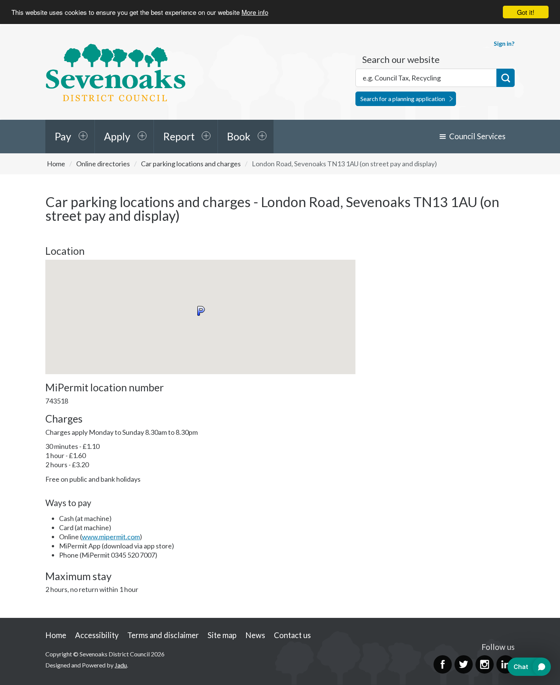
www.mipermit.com (111, 536)
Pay (62, 136)
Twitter (463, 664)
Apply (117, 136)
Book (238, 136)
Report (179, 136)
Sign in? (504, 43)
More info (255, 12)
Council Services (477, 136)
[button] (200, 311)
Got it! (525, 12)
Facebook (443, 664)
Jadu (121, 665)
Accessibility (96, 635)
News (255, 635)
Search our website (401, 59)
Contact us (292, 635)
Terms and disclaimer (163, 635)
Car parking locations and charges (191, 163)
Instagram (484, 664)
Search (505, 78)
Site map (222, 635)
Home (56, 163)
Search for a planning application (402, 98)
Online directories (103, 163)
